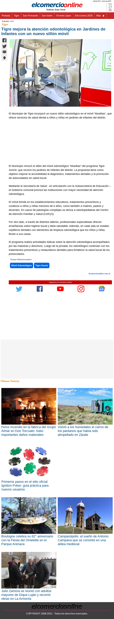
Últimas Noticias (10, 381)
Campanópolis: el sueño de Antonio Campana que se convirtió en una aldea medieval (83, 540)
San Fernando (30, 15)
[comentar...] (4, 52)
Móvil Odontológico (21, 265)
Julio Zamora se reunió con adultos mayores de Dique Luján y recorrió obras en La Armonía (26, 594)
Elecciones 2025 (84, 15)
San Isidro (47, 15)
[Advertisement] (59, 142)
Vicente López (63, 15)
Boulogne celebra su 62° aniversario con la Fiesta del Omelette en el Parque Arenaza (27, 540)
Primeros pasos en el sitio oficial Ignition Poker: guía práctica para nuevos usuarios (25, 485)
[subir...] (4, 58)
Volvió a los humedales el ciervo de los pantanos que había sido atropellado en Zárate (83, 431)
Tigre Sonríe (41, 265)
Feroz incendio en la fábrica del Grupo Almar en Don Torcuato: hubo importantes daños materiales (28, 431)
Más (98, 15)
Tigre (16, 15)
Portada (6, 15)
